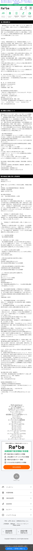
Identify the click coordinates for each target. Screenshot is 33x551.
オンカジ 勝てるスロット (16, 406)
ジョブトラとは (11, 515)
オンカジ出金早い (16, 408)
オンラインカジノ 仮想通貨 (16, 420)
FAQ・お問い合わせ (10, 521)
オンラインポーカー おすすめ (16, 431)
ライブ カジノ (16, 416)
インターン (9, 487)
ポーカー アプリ (17, 421)
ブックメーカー (16, 413)
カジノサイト (16, 417)
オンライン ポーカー (16, 436)
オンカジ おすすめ (16, 418)
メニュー (30, 8)
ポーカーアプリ (16, 423)
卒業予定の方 (8, 531)
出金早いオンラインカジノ (16, 409)
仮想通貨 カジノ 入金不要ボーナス (16, 414)
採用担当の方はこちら (22, 521)
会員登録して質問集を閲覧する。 (16, 548)
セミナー (9, 509)
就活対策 (9, 504)
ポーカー (16, 432)
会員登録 (21, 9)
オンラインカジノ (6, 2)
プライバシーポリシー (23, 524)
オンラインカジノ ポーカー (16, 439)
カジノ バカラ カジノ (16, 412)
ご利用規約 (6, 524)
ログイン (25, 9)
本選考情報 (9, 492)
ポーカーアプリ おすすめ (16, 424)
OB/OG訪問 (10, 498)
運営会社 (12, 524)
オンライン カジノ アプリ (16, 410)
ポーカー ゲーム (17, 435)
